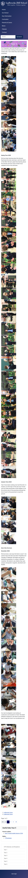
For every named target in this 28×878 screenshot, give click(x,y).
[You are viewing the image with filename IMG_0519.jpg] (8, 198)
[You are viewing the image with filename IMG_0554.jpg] (8, 269)
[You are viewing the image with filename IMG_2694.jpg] (8, 74)
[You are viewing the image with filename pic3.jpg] (8, 526)
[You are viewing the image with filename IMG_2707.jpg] (8, 134)
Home (4, 9)
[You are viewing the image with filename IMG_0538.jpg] (8, 222)
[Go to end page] (16, 822)
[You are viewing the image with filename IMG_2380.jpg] (8, 460)
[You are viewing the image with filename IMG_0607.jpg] (8, 329)
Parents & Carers (7, 22)
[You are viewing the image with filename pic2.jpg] (8, 514)
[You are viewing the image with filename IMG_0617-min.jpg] (8, 692)
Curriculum (5, 19)
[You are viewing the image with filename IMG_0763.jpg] (8, 766)
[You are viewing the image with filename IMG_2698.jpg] (8, 110)
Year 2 (5, 852)
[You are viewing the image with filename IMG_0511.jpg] (8, 174)
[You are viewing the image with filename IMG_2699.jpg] (8, 122)
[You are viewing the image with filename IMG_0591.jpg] (8, 305)
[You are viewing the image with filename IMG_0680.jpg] (8, 436)
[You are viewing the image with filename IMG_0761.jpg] (8, 742)
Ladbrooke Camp (8, 812)
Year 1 (5, 849)
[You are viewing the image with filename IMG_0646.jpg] (8, 401)
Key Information (6, 16)
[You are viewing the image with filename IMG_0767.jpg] (8, 801)
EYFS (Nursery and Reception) (12, 847)
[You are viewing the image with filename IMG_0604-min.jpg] (8, 609)
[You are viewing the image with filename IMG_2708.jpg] (8, 145)
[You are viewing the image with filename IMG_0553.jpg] (8, 257)
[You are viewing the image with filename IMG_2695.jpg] (8, 86)
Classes (4, 29)
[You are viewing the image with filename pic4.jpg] (8, 538)
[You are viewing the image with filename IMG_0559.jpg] (8, 281)
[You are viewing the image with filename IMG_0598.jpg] (8, 317)
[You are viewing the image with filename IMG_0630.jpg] (8, 377)
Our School (5, 13)
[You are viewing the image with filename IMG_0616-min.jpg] (8, 680)
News (3, 26)
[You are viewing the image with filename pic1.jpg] (8, 502)
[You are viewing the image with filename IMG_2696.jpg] (8, 98)
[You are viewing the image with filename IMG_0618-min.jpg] (8, 704)
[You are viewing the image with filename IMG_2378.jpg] (8, 448)
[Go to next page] (13, 822)
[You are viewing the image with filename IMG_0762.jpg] (8, 754)
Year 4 (5, 858)
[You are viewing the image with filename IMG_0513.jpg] (8, 186)
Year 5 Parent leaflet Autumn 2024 (14, 833)
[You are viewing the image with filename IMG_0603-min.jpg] (8, 597)
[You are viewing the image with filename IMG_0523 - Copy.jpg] (8, 210)
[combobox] (8, 37)
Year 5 (5, 861)
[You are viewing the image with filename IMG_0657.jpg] (8, 424)
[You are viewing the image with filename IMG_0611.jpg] (8, 341)
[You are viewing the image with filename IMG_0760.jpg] (8, 730)
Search (20, 36)
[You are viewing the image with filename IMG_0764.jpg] (8, 778)
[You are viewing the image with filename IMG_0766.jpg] (8, 789)
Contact (4, 32)
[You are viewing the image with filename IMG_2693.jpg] (8, 62)
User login (14, 874)
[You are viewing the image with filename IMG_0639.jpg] (8, 389)
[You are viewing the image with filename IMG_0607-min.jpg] (8, 633)
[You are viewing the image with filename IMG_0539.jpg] (8, 234)
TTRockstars (8, 838)
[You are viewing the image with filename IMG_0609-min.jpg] (8, 645)
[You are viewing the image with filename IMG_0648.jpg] (8, 412)
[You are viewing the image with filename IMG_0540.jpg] (8, 246)
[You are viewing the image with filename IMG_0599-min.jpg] (8, 573)
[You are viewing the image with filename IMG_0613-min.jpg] (8, 657)
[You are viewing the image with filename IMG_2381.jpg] (8, 472)
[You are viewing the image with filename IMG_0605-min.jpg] (8, 621)
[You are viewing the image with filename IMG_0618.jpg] (8, 353)
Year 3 (5, 855)
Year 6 (5, 864)
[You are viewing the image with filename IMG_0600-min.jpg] (8, 585)
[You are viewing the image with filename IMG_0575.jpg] (8, 293)
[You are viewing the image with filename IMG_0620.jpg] (8, 365)
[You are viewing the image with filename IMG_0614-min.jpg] (8, 669)
